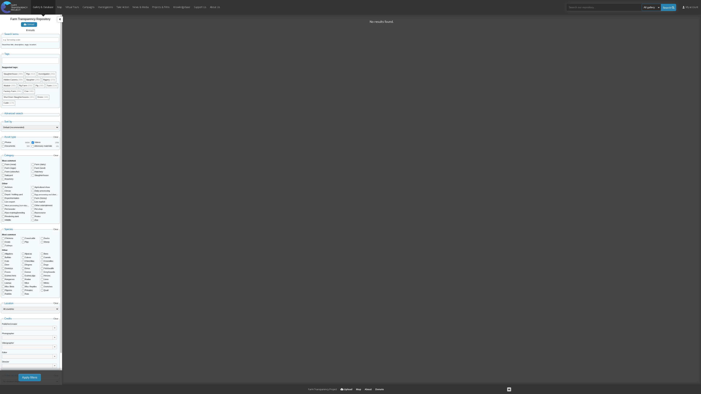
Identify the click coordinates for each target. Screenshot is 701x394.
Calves (28, 257)
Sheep (46, 242)
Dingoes (28, 265)
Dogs (46, 265)
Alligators (9, 254)
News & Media (140, 7)
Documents (10, 146)
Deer (7, 265)
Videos (38, 142)
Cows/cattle (30, 238)
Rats (27, 294)
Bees (46, 254)
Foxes (8, 272)
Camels (47, 257)
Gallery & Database (43, 7)
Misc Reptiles (31, 286)
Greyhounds (49, 272)
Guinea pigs (30, 276)
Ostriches (48, 286)
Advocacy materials (43, 146)
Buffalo (8, 257)
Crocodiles (48, 261)
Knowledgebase (181, 7)
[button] (55, 328)
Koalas (28, 279)
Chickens (9, 238)
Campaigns (88, 7)
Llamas (8, 283)
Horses (47, 276)
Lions (46, 279)
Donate (379, 389)
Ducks (47, 238)
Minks (46, 283)
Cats (7, 261)
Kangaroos (10, 279)
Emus (27, 268)
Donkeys (9, 268)
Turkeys (8, 245)
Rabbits (8, 294)
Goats (7, 242)
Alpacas (28, 254)
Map (59, 7)
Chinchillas (29, 261)
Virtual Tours (72, 7)
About (368, 389)
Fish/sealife (49, 268)
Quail (46, 290)
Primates (29, 290)
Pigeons (8, 290)
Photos (8, 142)
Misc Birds (9, 286)
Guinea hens (10, 276)
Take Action (122, 7)
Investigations (105, 7)
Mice (27, 283)
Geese (28, 272)
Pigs (27, 242)
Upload (30, 24)
